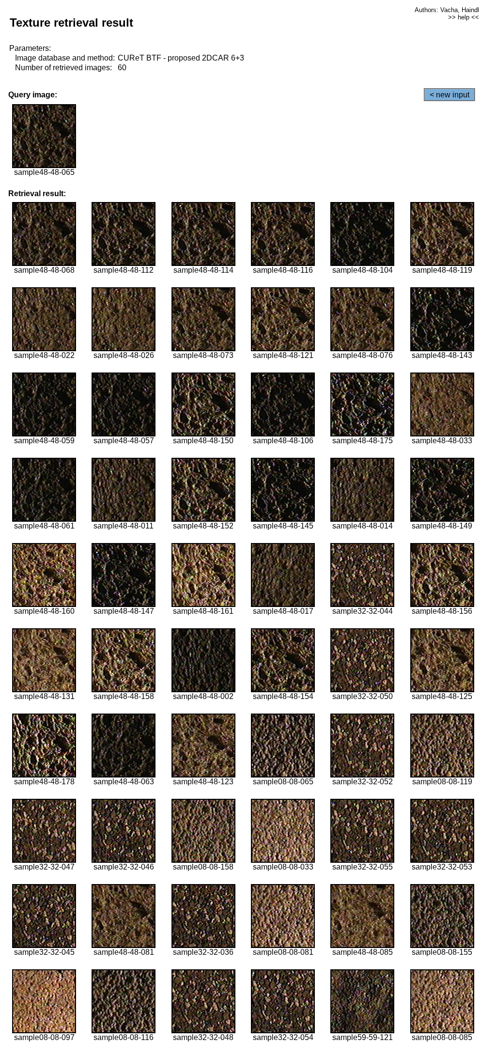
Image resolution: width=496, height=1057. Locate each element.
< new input (449, 95)
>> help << (463, 17)
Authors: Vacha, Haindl (447, 10)
